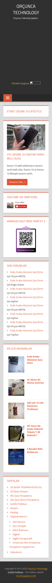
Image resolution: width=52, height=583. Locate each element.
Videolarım (16, 552)
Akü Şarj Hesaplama (21, 495)
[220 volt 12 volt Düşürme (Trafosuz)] (17, 419)
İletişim (14, 508)
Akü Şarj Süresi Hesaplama (24, 499)
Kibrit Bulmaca (20, 530)
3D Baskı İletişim (19, 491)
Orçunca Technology (26, 9)
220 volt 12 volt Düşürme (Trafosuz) (35, 406)
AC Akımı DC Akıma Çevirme (35, 381)
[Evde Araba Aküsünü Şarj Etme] (17, 373)
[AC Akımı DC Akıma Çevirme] (17, 396)
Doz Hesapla (19, 526)
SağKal (16, 534)
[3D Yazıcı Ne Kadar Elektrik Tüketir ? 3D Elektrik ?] (17, 442)
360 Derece (19, 521)
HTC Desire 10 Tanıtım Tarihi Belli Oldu (25, 156)
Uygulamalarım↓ (19, 516)
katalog (14, 512)
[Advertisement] (26, 53)
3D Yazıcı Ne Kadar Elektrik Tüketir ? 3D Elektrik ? (35, 430)
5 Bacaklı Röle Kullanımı (34, 450)
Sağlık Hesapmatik (22, 538)
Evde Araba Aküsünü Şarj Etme (26, 272)
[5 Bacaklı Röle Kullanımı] (17, 465)
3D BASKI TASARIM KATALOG (26, 487)
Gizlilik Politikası (18, 504)
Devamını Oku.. (16, 182)
